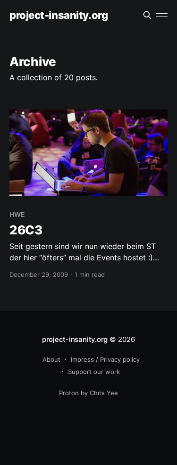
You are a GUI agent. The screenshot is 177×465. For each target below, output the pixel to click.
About (51, 359)
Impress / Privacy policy (105, 359)
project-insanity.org (58, 15)
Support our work (94, 371)
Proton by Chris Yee (88, 393)
